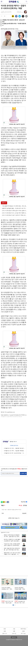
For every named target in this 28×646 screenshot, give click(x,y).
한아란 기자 (13, 441)
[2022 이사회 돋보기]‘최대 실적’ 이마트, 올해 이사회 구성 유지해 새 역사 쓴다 (14, 210)
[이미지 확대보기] (25, 32)
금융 (5, 631)
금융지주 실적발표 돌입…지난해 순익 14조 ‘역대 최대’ (14, 208)
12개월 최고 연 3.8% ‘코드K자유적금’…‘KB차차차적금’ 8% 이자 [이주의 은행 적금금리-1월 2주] (14, 453)
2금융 (23, 631)
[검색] (26, 1)
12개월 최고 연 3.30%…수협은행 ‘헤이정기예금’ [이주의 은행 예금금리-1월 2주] (14, 448)
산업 (14, 628)
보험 (14, 631)
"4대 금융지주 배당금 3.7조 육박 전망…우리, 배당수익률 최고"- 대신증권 (14, 206)
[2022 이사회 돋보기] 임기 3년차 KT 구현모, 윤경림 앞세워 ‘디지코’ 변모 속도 (14, 215)
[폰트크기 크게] (4, 16)
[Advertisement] (14, 428)
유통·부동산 (23, 628)
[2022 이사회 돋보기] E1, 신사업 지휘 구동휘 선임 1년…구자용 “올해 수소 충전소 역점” (14, 213)
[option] (14, 590)
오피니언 (14, 633)
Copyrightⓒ (8, 639)
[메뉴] (1, 1)
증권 (5, 628)
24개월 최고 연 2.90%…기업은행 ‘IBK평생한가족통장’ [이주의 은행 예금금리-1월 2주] (14, 450)
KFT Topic (23, 633)
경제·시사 (4, 633)
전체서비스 (14, 637)
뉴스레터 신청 (23, 473)
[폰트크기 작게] (1, 16)
